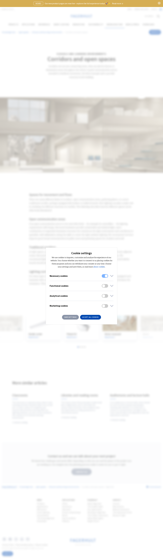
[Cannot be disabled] (105, 276)
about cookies (99, 267)
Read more (117, 3)
